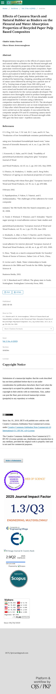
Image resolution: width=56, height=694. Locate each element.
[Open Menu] (2, 2)
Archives (14, 8)
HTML (18, 292)
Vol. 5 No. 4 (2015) (28, 8)
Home (5, 8)
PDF (8, 292)
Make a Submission (13, 460)
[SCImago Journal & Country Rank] (19, 551)
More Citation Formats (13, 329)
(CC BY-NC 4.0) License (24, 431)
